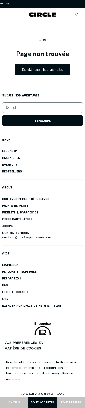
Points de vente (15, 205)
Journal (8, 226)
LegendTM (9, 151)
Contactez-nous (15, 233)
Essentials (11, 157)
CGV (5, 299)
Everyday (9, 164)
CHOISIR (14, 402)
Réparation (11, 278)
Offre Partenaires (17, 219)
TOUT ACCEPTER (42, 402)
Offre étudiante (15, 292)
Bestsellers (12, 171)
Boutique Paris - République (25, 198)
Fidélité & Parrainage (20, 212)
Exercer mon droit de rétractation (31, 305)
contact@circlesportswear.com (27, 237)
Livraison (10, 264)
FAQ (5, 285)
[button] (8, 14)
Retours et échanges (19, 271)
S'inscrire (42, 120)
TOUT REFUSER (71, 402)
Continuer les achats (42, 70)
